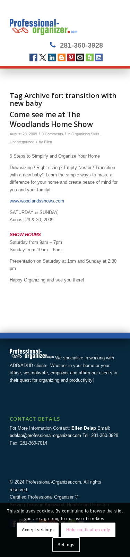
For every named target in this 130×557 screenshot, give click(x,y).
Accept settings (37, 529)
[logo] (54, 21)
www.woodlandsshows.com (37, 201)
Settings (66, 544)
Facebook (33, 58)
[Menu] (110, 21)
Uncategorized (22, 142)
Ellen (48, 142)
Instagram (99, 58)
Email (80, 58)
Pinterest (71, 58)
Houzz (90, 58)
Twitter (43, 58)
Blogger (62, 58)
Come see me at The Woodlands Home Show (51, 119)
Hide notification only (88, 529)
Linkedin (52, 58)
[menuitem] (110, 21)
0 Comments (52, 134)
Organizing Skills (85, 134)
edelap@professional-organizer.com (45, 435)
